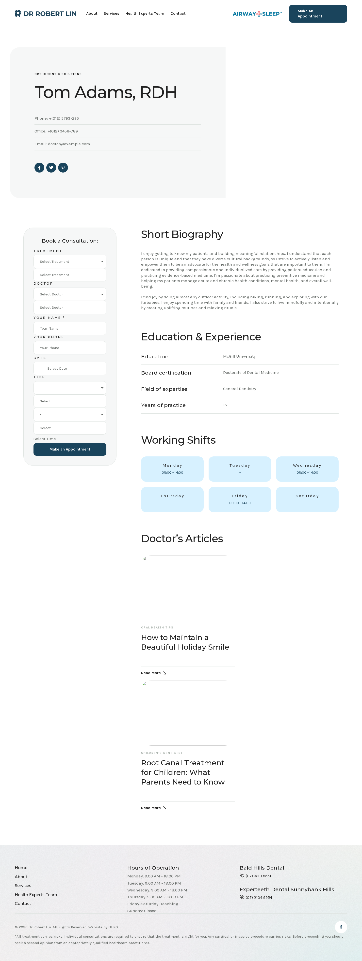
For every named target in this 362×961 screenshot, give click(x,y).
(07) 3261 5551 (258, 876)
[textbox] (70, 275)
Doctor (43, 283)
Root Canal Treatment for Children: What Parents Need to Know (183, 772)
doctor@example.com (69, 143)
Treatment (48, 251)
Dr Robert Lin (40, 927)
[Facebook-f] (341, 927)
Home (21, 867)
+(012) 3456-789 (63, 131)
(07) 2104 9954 (259, 897)
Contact (178, 13)
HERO (113, 927)
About (92, 13)
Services (111, 13)
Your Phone (48, 337)
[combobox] (69, 274)
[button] (318, 14)
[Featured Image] (188, 587)
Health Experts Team (145, 13)
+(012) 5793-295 (64, 118)
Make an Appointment (69, 449)
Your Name (49, 318)
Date (39, 358)
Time (39, 377)
